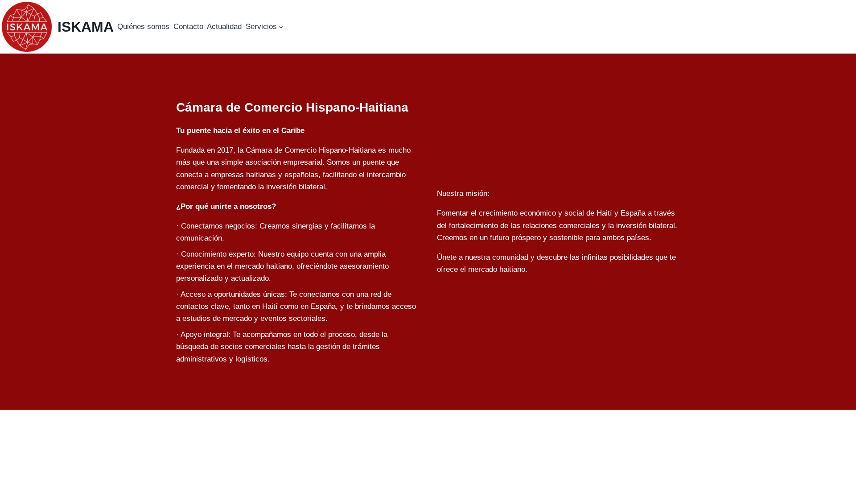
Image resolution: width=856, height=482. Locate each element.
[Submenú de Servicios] (281, 27)
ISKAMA (86, 27)
